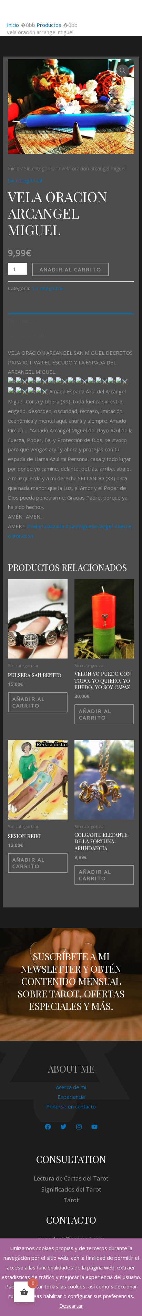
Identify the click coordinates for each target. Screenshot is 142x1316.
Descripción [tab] (22, 320)
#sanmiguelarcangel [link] (89, 526)
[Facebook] (48, 1127)
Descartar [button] (71, 1305)
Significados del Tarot (71, 1189)
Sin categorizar (40, 168)
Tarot (71, 1200)
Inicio (14, 168)
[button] (122, 70)
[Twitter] (63, 1127)
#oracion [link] (22, 535)
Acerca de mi (71, 1087)
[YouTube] (94, 1127)
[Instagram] (79, 1127)
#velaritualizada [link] (45, 526)
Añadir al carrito (70, 269)
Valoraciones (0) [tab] (27, 335)
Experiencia (71, 1096)
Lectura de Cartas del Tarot (71, 1178)
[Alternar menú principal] (128, 11)
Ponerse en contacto (71, 1106)
